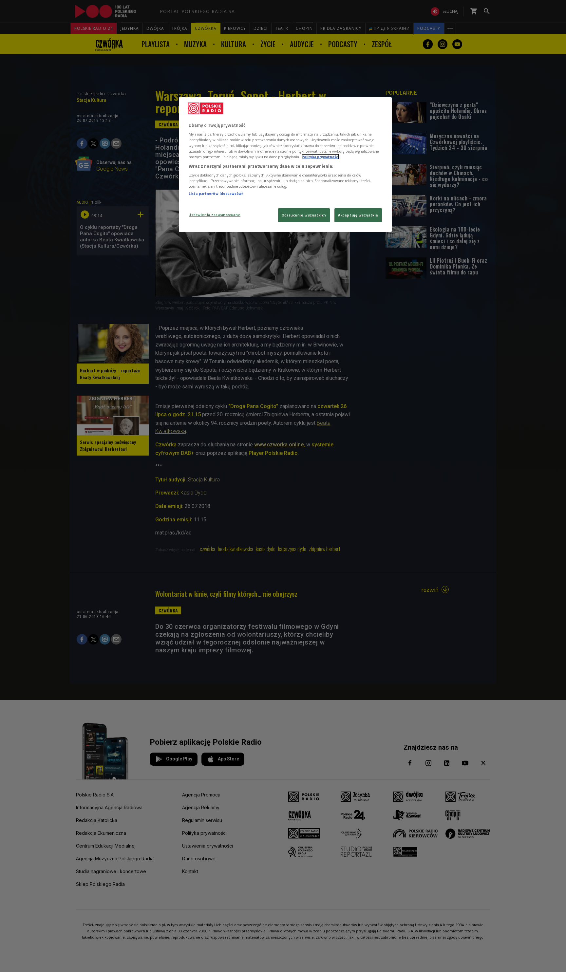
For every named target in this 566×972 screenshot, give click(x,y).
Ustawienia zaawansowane (214, 214)
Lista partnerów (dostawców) (216, 193)
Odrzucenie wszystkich (304, 215)
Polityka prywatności (320, 156)
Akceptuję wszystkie (358, 215)
